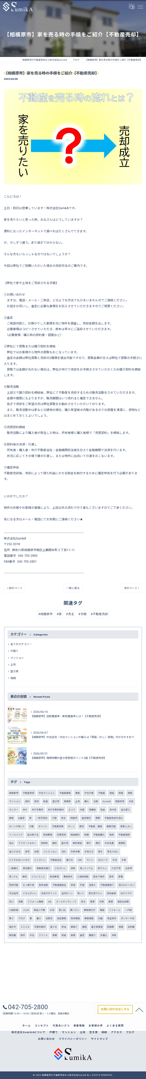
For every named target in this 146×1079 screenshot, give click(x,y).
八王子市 (116, 868)
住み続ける (33, 834)
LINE (80, 860)
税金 (64, 935)
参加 (73, 885)
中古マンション (47, 793)
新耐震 (12, 935)
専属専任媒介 (43, 868)
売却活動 (43, 885)
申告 (114, 935)
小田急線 (13, 910)
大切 (52, 910)
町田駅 (110, 927)
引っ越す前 (28, 885)
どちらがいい (29, 893)
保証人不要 (39, 910)
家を (100, 851)
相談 (112, 793)
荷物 (73, 868)
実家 (92, 901)
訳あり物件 (99, 876)
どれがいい (60, 868)
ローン (71, 826)
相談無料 (75, 834)
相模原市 (13, 793)
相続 (13, 678)
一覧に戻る (73, 588)
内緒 (100, 918)
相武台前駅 (123, 901)
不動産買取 (65, 793)
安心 (11, 901)
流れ (64, 851)
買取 (77, 793)
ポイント (43, 826)
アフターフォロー (27, 843)
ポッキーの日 (128, 918)
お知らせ (89, 851)
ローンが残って (17, 826)
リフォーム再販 (35, 901)
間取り (92, 935)
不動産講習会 (59, 885)
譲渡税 (121, 843)
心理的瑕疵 (83, 876)
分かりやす (126, 893)
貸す (88, 843)
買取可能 (111, 826)
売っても (13, 876)
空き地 (64, 843)
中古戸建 (89, 793)
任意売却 (61, 834)
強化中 (12, 927)
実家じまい (126, 826)
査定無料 (86, 818)
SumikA (107, 801)
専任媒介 (27, 868)
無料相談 (77, 843)
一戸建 (128, 910)
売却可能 (13, 885)
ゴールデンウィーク (66, 901)
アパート (43, 935)
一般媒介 (13, 868)
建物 (11, 818)
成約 (27, 801)
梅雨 (84, 927)
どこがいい (40, 860)
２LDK (26, 910)
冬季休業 (75, 851)
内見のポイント (49, 893)
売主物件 (111, 918)
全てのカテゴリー (21, 644)
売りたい (102, 868)
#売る (70, 614)
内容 (82, 809)
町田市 (73, 818)
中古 (32, 935)
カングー (13, 809)
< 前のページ (14, 588)
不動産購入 (99, 834)
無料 (24, 876)
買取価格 (89, 918)
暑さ (38, 918)
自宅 (27, 851)
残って (80, 893)
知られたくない (127, 885)
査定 (82, 935)
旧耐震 (131, 927)
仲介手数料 (37, 809)
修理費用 (47, 834)
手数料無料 (40, 927)
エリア (71, 809)
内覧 (31, 826)
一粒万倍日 (42, 818)
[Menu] (140, 6)
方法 (114, 860)
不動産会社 (56, 860)
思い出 (62, 910)
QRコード (103, 860)
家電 (120, 876)
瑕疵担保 (119, 801)
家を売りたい (95, 893)
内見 (131, 801)
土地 (13, 664)
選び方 (69, 860)
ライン (89, 860)
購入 (86, 801)
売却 (36, 801)
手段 (123, 860)
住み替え (125, 809)
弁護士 (103, 935)
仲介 (25, 809)
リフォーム (114, 910)
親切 (81, 826)
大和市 (128, 868)
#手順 (82, 614)
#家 (59, 614)
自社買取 (61, 918)
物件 (23, 935)
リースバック (16, 834)
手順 (82, 885)
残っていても (86, 868)
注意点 (49, 918)
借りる (53, 927)
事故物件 (68, 876)
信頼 (20, 901)
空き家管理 (97, 927)
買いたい (74, 910)
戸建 (54, 818)
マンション (17, 657)
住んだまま (15, 851)
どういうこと (38, 876)
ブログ (21, 918)
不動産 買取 (95, 826)
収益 (102, 809)
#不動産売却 (99, 614)
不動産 (101, 793)
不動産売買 (57, 826)
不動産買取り (107, 885)
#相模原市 (45, 614)
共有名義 (109, 843)
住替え (92, 885)
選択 (54, 843)
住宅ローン (67, 893)
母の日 (113, 809)
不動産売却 (28, 793)
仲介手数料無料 (56, 809)
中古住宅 (13, 893)
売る (63, 818)
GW (49, 901)
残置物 (92, 809)
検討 (98, 843)
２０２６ (25, 927)
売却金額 (111, 893)
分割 (96, 801)
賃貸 (110, 901)
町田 (121, 793)
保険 (121, 927)
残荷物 (44, 843)
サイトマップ (99, 1038)
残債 (86, 834)
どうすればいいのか (19, 860)
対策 (101, 901)
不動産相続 (124, 834)
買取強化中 (89, 910)
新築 (54, 935)
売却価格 (75, 918)
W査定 (21, 818)
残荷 (111, 834)
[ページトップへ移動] (139, 1009)
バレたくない (50, 851)
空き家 (14, 671)
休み (83, 901)
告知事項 (54, 876)
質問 (97, 818)
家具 (111, 876)
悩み (11, 843)
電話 (102, 910)
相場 (73, 935)
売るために (113, 851)
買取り (74, 927)
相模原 (67, 801)
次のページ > (131, 588)
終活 (64, 927)
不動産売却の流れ (114, 818)
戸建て (14, 651)
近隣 (36, 851)
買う (11, 918)
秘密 (45, 801)
